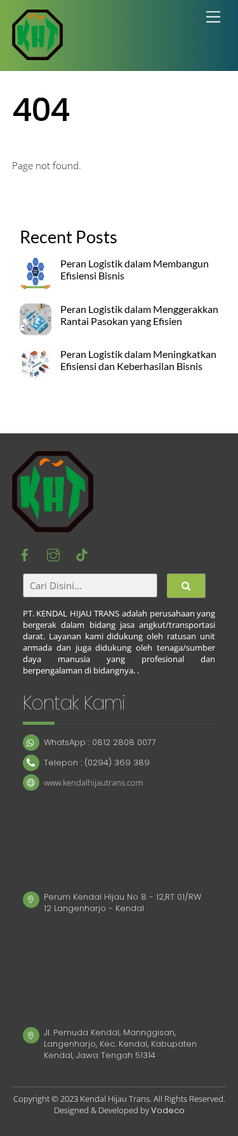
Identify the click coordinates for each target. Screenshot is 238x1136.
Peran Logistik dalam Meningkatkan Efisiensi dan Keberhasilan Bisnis (138, 360)
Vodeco (168, 1110)
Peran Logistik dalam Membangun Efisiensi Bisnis (134, 269)
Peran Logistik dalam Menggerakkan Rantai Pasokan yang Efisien (139, 315)
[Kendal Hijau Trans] (37, 54)
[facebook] (24, 553)
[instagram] (53, 553)
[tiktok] (82, 553)
